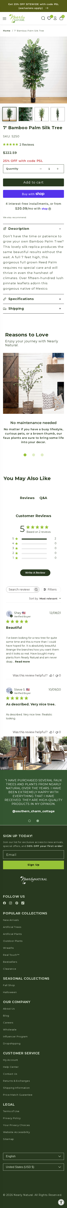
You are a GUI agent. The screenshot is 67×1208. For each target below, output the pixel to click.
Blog (6, 1015)
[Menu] (4, 18)
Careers (8, 1022)
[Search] (43, 18)
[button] (33, 229)
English (11, 1156)
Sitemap (8, 1139)
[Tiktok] (22, 903)
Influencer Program (15, 1036)
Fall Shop (9, 985)
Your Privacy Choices (16, 1125)
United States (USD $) (20, 1167)
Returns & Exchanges (16, 1080)
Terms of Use (11, 1111)
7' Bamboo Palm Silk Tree (29, 30)
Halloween (10, 992)
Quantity (12, 168)
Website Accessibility (16, 1132)
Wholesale (9, 1029)
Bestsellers (10, 961)
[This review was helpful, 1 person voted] (51, 675)
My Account (10, 1059)
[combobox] (45, 598)
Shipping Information (16, 1087)
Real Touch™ (11, 954)
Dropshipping (11, 1043)
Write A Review (35, 572)
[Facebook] (5, 903)
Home (6, 30)
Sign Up (33, 864)
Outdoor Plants (13, 940)
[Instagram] (11, 903)
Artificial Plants (12, 933)
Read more (22, 661)
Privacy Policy (12, 1118)
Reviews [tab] (27, 498)
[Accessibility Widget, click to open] (61, 1202)
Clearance (9, 968)
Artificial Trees (12, 927)
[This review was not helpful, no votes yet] (57, 675)
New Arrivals (11, 920)
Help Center (11, 1066)
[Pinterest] (17, 903)
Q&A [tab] (43, 498)
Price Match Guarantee (18, 1094)
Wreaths (8, 947)
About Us (9, 1008)
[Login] (55, 18)
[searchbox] (19, 589)
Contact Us (10, 1073)
